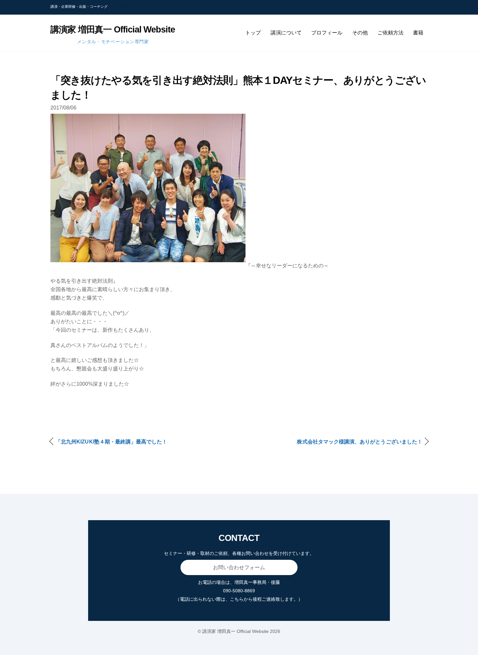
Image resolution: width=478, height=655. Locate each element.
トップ (253, 33)
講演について (286, 33)
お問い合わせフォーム (239, 567)
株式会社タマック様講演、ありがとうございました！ (359, 441)
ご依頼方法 (391, 33)
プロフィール (326, 33)
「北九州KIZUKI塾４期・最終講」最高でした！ (111, 441)
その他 (360, 33)
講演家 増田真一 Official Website (235, 631)
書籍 (418, 33)
